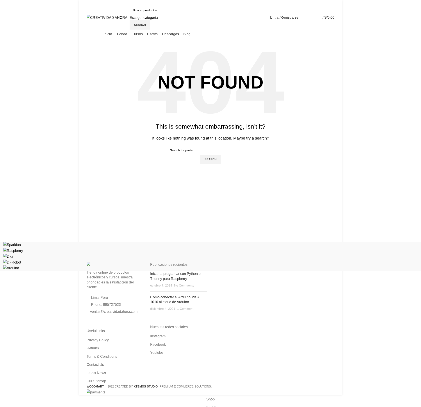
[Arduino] (11, 268)
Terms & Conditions (102, 356)
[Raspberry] (13, 250)
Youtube (156, 352)
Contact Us (95, 364)
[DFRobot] (12, 262)
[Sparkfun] (12, 244)
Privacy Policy (98, 340)
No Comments (184, 285)
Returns (93, 348)
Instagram (158, 336)
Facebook (158, 344)
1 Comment (185, 308)
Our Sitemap (96, 381)
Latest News (96, 373)
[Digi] (8, 256)
